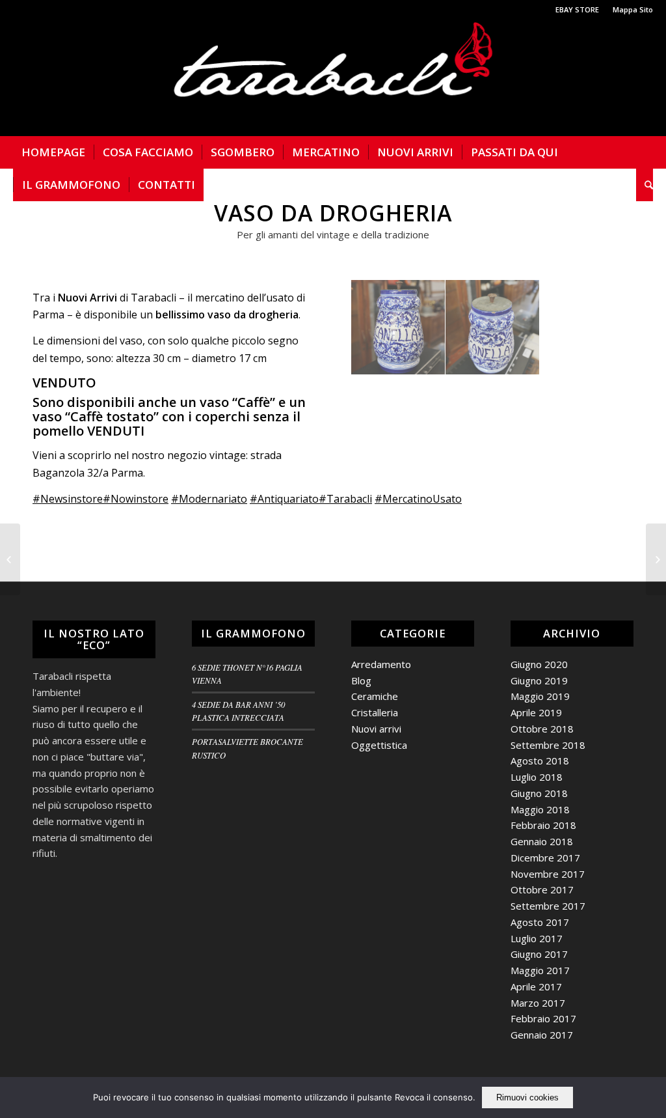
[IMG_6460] (493, 327)
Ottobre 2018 (542, 728)
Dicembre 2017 (545, 857)
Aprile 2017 (536, 986)
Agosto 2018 (540, 760)
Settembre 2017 (548, 905)
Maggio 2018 (540, 809)
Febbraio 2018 (543, 825)
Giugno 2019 (539, 680)
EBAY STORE (577, 9)
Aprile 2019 (536, 712)
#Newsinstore (68, 499)
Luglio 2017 (537, 938)
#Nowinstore (135, 499)
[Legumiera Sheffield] (656, 559)
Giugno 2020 (539, 664)
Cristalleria (374, 712)
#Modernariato (209, 499)
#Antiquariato (284, 499)
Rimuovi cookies (527, 1097)
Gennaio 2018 (542, 841)
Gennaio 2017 (542, 1034)
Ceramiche (374, 696)
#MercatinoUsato (418, 499)
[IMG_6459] (398, 327)
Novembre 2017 (548, 873)
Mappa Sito (633, 9)
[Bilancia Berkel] (10, 559)
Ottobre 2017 (542, 889)
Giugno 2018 (539, 793)
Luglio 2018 (537, 776)
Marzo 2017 (538, 1002)
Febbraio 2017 (543, 1018)
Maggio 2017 (540, 970)
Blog (361, 680)
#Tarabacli (345, 499)
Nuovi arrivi (376, 728)
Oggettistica (379, 744)
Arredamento (381, 664)
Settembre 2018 (548, 744)
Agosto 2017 (540, 922)
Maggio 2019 (540, 696)
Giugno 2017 (539, 953)
